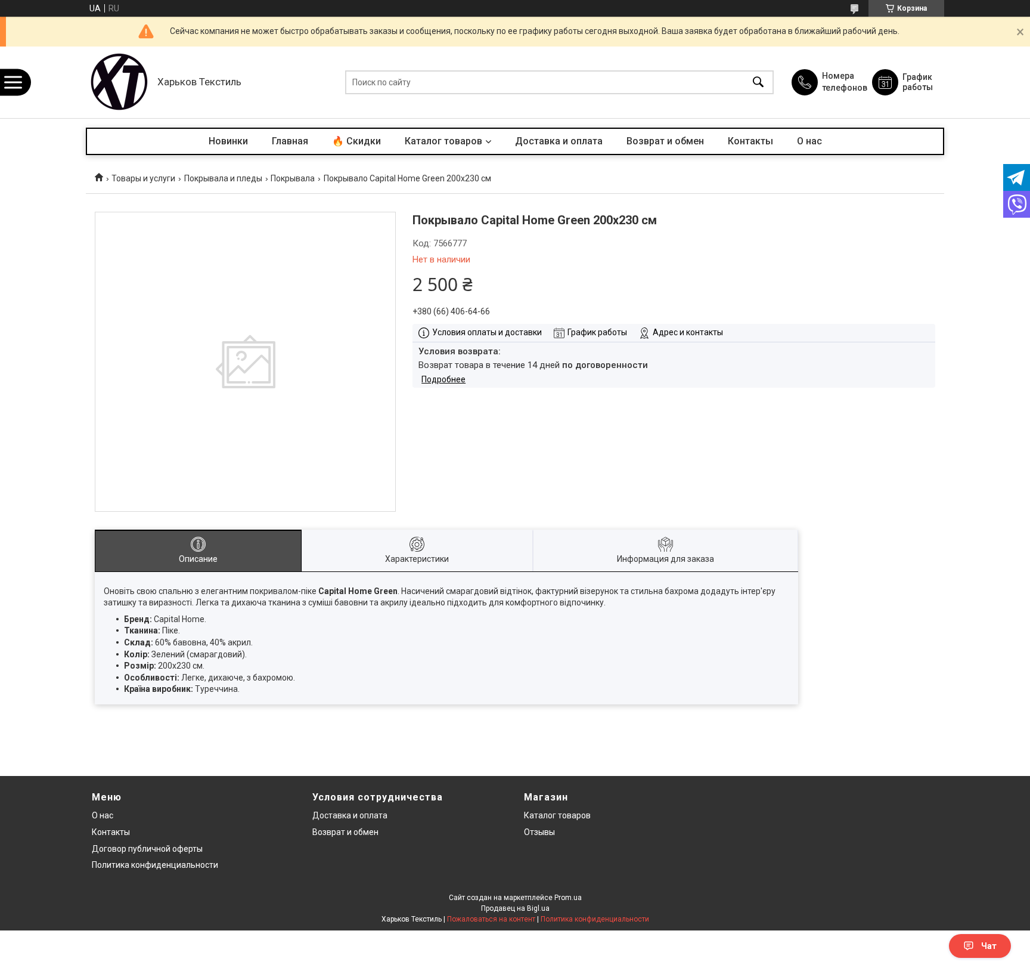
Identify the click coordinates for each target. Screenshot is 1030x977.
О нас (809, 141)
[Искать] (758, 83)
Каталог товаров (443, 141)
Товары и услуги (143, 178)
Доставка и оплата (559, 141)
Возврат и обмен (665, 141)
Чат (989, 946)
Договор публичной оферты (147, 849)
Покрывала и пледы (223, 178)
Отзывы (539, 832)
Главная (290, 141)
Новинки (228, 141)
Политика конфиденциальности (155, 865)
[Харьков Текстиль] (118, 82)
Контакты (750, 141)
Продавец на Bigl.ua (515, 908)
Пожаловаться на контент (491, 919)
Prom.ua (568, 897)
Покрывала (293, 178)
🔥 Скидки (356, 141)
